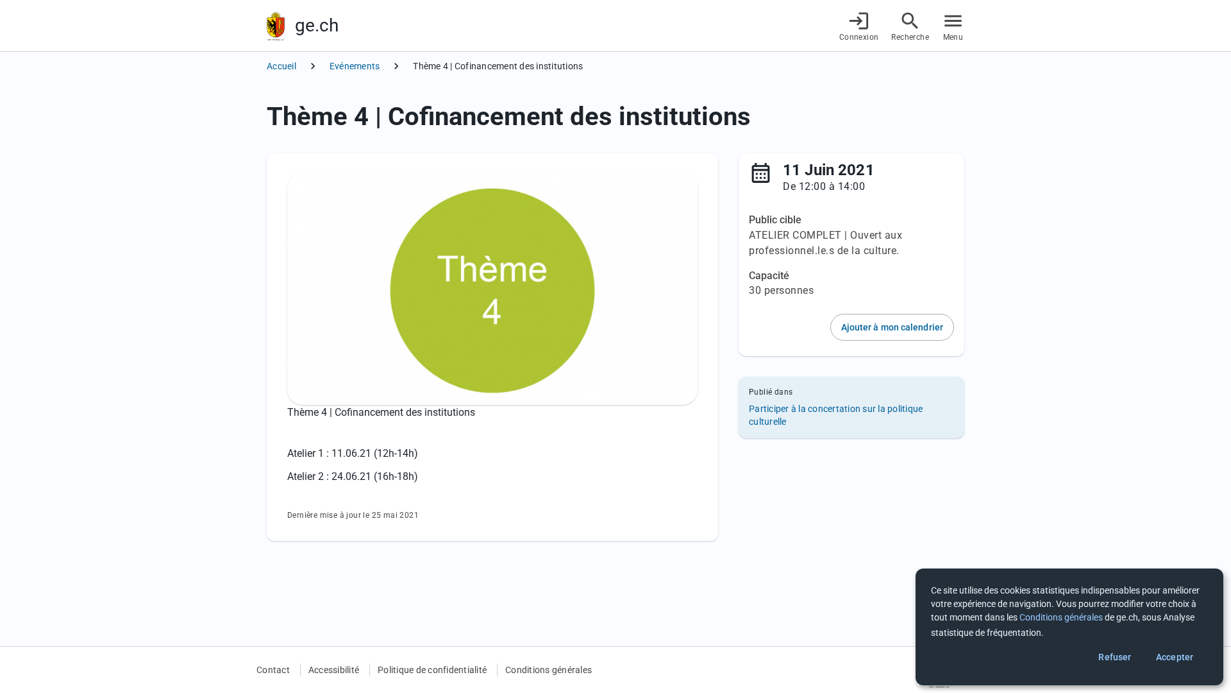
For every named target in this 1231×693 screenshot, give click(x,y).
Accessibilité (333, 670)
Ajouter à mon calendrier (892, 327)
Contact (273, 670)
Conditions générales (548, 670)
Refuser (1114, 657)
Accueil (281, 66)
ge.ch (317, 25)
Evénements (355, 66)
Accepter (1174, 657)
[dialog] (1069, 627)
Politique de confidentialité (432, 670)
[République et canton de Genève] (276, 26)
